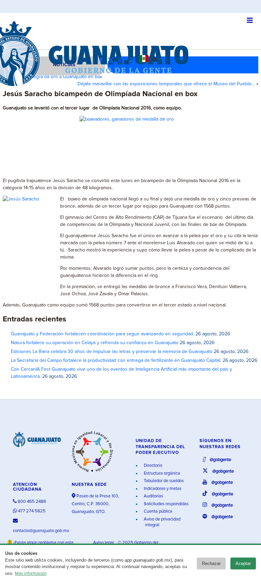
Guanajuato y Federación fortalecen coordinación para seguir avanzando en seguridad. (102, 334)
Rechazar (211, 563)
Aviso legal (104, 543)
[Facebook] (102, 61)
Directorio (152, 465)
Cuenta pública (157, 511)
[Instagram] (123, 61)
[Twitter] (112, 61)
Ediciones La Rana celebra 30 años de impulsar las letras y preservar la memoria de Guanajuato (111, 351)
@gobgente (220, 460)
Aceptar (243, 563)
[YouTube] (133, 61)
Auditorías (153, 496)
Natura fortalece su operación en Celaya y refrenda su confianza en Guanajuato (94, 342)
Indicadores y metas (162, 489)
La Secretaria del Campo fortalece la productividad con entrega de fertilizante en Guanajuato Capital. (116, 360)
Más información (31, 573)
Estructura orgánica (161, 473)
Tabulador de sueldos (163, 481)
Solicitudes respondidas (166, 504)
